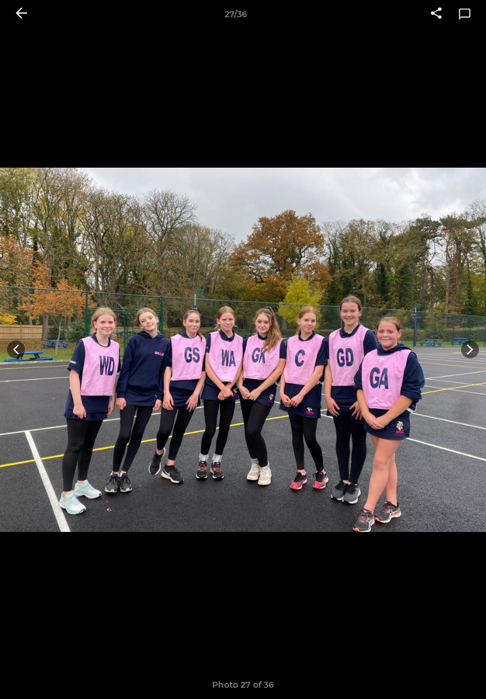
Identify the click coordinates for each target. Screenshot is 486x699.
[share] (436, 14)
